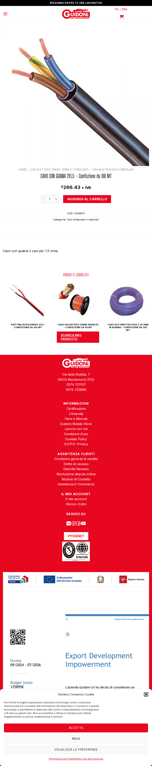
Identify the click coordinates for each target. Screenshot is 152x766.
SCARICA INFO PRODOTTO (71, 336)
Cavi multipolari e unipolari (112, 169)
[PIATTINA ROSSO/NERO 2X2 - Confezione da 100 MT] (26, 300)
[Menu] (5, 14)
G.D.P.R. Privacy (76, 444)
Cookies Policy (76, 439)
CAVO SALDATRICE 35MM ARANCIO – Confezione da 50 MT (78, 326)
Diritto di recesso (76, 464)
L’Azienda (76, 414)
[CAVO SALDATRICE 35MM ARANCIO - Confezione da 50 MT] (76, 300)
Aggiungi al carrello (87, 199)
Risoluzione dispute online (76, 474)
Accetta (76, 728)
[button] (146, 694)
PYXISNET (76, 536)
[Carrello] (122, 16)
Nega (76, 738)
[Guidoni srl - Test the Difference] (76, 14)
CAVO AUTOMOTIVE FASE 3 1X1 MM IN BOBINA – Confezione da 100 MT (128, 327)
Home (23, 169)
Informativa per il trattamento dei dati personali (76, 758)
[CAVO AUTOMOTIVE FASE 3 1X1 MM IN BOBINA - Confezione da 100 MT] (125, 300)
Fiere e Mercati (76, 419)
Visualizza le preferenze (76, 749)
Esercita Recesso (76, 469)
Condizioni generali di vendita (76, 459)
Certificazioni (76, 409)
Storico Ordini (76, 504)
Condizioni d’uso (76, 434)
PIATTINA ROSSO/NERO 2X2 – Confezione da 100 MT (28, 326)
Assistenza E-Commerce (76, 484)
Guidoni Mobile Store (76, 424)
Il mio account (76, 499)
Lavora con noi (76, 429)
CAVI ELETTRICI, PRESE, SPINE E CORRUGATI (59, 169)
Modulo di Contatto (76, 479)
